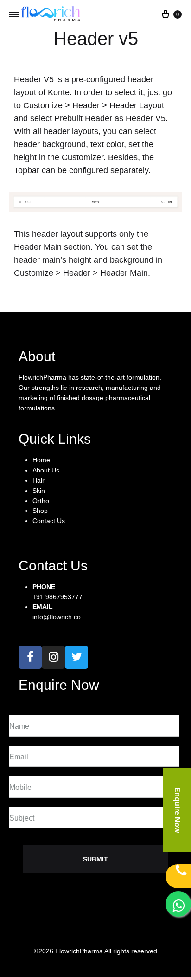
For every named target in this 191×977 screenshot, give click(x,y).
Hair (38, 480)
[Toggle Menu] (14, 15)
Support (83, 931)
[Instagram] (53, 657)
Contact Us (48, 520)
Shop (40, 510)
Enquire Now (177, 810)
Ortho (40, 501)
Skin (38, 490)
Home (41, 460)
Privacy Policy (36, 931)
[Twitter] (76, 657)
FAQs (119, 931)
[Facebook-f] (30, 657)
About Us (45, 470)
